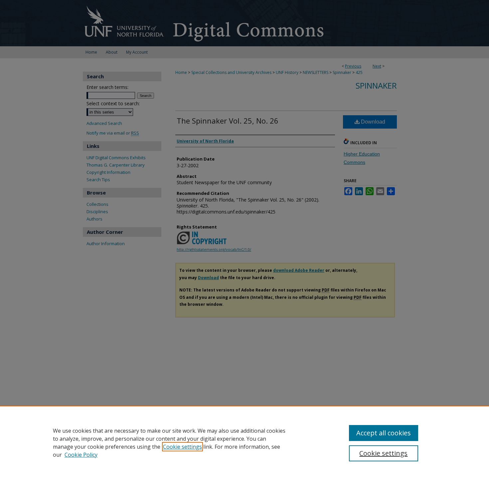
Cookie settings (182, 446)
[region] (244, 442)
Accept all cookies (383, 432)
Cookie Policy (81, 454)
